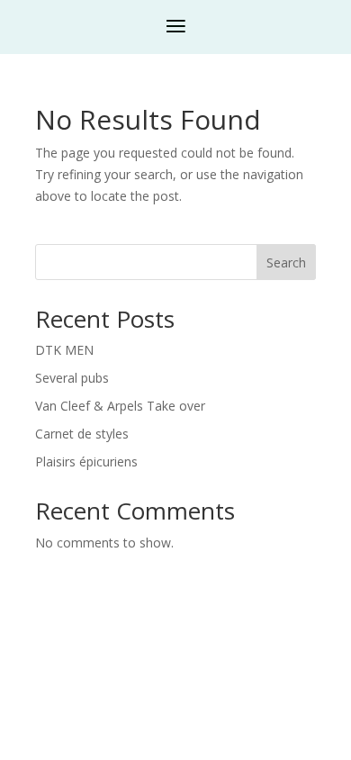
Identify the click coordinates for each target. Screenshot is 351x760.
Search (286, 262)
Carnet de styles (82, 433)
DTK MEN (64, 349)
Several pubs (72, 377)
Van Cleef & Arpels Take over (120, 405)
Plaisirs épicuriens (86, 461)
